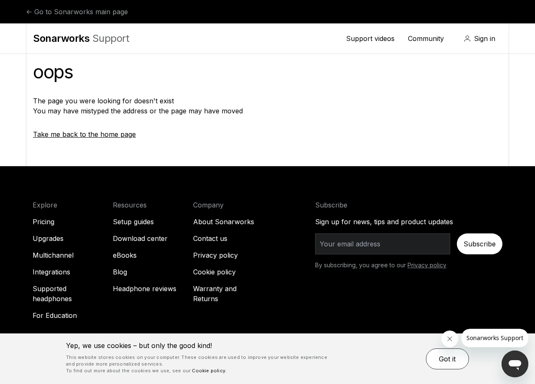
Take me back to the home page (84, 134)
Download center (140, 238)
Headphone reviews (144, 288)
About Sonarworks (223, 222)
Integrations (51, 272)
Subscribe (480, 244)
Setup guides (133, 222)
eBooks (125, 255)
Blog (120, 272)
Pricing (43, 222)
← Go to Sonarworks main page (77, 12)
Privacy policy (215, 255)
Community (426, 38)
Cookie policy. (209, 371)
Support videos (370, 38)
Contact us (210, 238)
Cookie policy (214, 272)
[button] (479, 38)
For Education (55, 315)
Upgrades (48, 238)
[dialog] (267, 359)
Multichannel (53, 255)
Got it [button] (447, 359)
